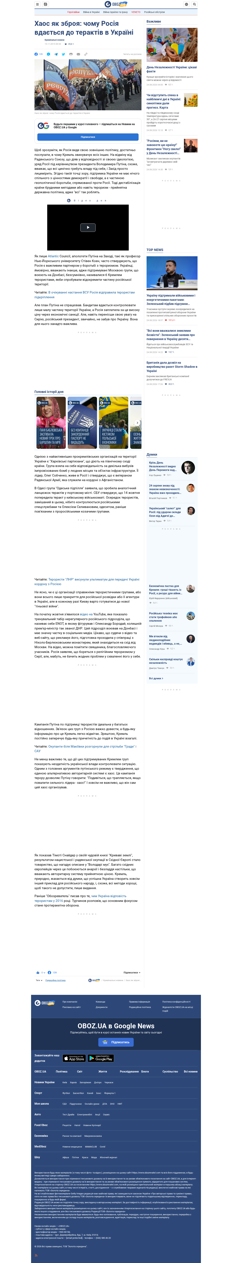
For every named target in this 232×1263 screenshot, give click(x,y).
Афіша (66, 1157)
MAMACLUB (91, 1146)
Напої (77, 1125)
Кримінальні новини (54, 40)
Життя (103, 1071)
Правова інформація (139, 1001)
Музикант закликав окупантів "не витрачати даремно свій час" (163, 161)
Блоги (145, 1071)
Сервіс (106, 1114)
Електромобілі (84, 1114)
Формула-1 (109, 1093)
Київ (65, 1082)
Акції (97, 1114)
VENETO (135, 12)
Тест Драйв (68, 1114)
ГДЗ (65, 1104)
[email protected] (74, 1238)
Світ (79, 1071)
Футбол (66, 1093)
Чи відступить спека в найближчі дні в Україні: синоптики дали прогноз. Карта (164, 101)
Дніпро (97, 1082)
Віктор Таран (155, 521)
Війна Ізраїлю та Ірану (115, 12)
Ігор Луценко (155, 475)
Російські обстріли (154, 12)
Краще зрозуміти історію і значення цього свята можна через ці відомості (170, 78)
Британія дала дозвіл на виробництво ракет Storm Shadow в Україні (172, 367)
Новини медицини (72, 1146)
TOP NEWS (155, 250)
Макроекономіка (93, 1136)
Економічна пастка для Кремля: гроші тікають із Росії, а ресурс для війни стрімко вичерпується (165, 589)
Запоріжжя (85, 1082)
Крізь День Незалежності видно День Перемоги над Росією (162, 466)
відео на (86, 614)
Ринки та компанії (72, 1136)
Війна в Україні (91, 12)
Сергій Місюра (156, 626)
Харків (73, 1082)
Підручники (76, 1104)
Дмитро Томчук (156, 668)
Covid (102, 1146)
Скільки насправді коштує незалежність (166, 661)
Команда (100, 1001)
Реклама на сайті (72, 1007)
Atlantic (54, 256)
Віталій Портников (158, 498)
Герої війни (73, 12)
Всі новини (191, 1071)
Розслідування (129, 1071)
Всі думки (155, 678)
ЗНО (112, 1104)
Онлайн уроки (92, 1104)
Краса (85, 1157)
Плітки (75, 1157)
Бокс (98, 1093)
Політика (61, 1071)
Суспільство (170, 1071)
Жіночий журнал (108, 1157)
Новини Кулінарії (92, 1125)
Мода (94, 1157)
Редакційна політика (56, 980)
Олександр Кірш (157, 649)
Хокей (90, 1093)
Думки (152, 454)
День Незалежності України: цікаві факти (172, 69)
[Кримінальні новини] (94, 981)
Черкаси (108, 1082)
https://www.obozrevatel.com (146, 1172)
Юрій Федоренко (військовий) (163, 598)
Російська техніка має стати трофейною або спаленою (163, 617)
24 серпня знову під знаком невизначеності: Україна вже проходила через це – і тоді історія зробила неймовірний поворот (164, 489)
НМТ (120, 1104)
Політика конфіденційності (176, 1001)
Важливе (154, 21)
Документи (102, 1007)
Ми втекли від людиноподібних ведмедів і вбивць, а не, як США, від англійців (164, 640)
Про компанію (70, 1001)
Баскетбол (78, 1093)
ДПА (104, 1104)
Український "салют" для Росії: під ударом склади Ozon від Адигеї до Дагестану (165, 512)
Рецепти (67, 1125)
